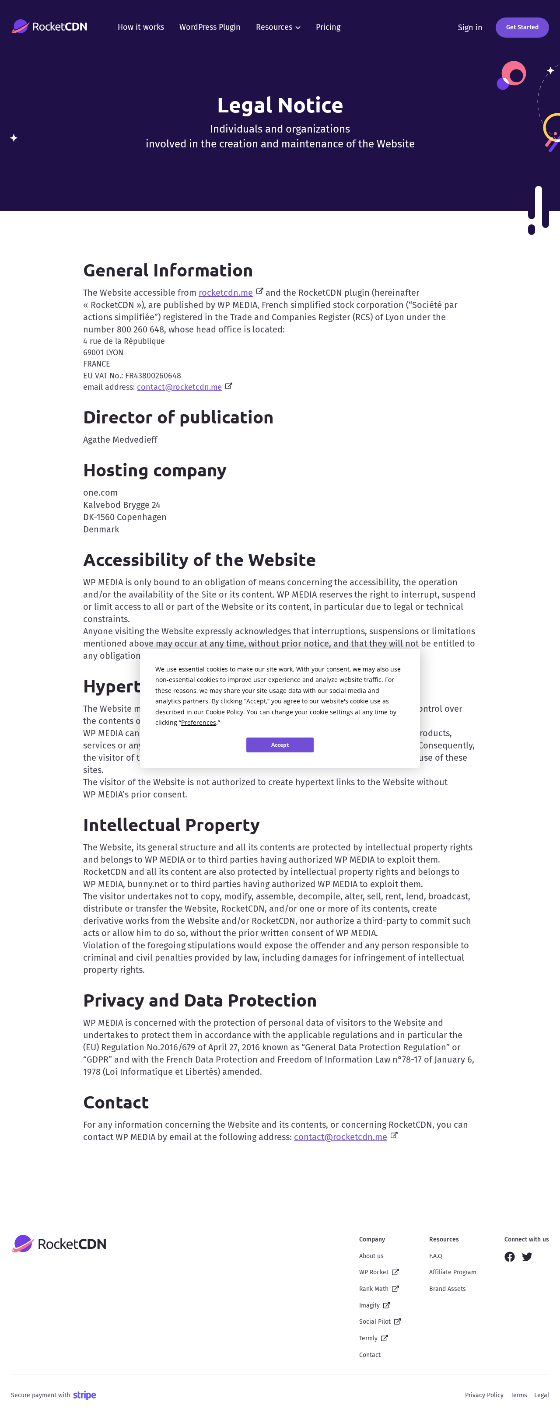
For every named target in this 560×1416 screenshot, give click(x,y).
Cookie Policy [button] (224, 712)
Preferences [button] (198, 722)
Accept (280, 744)
